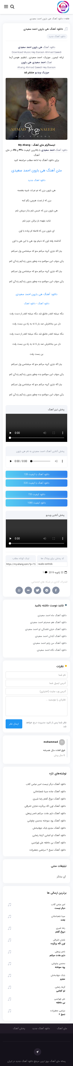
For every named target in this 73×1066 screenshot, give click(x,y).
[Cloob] (28, 590)
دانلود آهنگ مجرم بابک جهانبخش (49, 828)
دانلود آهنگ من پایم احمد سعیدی (49, 643)
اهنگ (49, 62)
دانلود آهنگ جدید (57, 36)
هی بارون (37, 47)
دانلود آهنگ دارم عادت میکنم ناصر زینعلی (46, 813)
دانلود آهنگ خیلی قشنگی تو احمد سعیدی (45, 629)
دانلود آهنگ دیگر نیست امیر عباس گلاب (46, 784)
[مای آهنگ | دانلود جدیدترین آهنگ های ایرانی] (63, 7)
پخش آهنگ (19, 1028)
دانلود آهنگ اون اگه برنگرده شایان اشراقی (45, 806)
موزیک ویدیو (42, 73)
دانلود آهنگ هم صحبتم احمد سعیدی (48, 622)
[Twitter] (37, 590)
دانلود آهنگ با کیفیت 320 (36, 483)
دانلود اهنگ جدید (36, 180)
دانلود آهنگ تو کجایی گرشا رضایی (49, 835)
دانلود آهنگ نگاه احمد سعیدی (51, 650)
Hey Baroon (37, 52)
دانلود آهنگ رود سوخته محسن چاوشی (46, 821)
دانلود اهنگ (29, 304)
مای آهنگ (62, 1028)
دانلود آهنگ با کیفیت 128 (36, 474)
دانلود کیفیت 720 (36, 494)
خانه (67, 18)
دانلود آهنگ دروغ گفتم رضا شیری (49, 799)
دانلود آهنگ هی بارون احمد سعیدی (43, 29)
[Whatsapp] (19, 590)
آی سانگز (61, 877)
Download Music (21, 52)
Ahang (21, 67)
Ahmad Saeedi (53, 52)
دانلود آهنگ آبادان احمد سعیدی (50, 636)
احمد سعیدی (38, 62)
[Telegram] (46, 590)
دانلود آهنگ (49, 47)
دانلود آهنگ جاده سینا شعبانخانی (49, 791)
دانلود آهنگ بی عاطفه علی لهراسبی (48, 843)
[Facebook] (56, 590)
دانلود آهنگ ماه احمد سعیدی (52, 615)
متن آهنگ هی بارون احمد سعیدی (36, 170)
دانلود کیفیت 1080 (36, 503)
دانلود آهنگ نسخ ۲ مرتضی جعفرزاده (48, 850)
